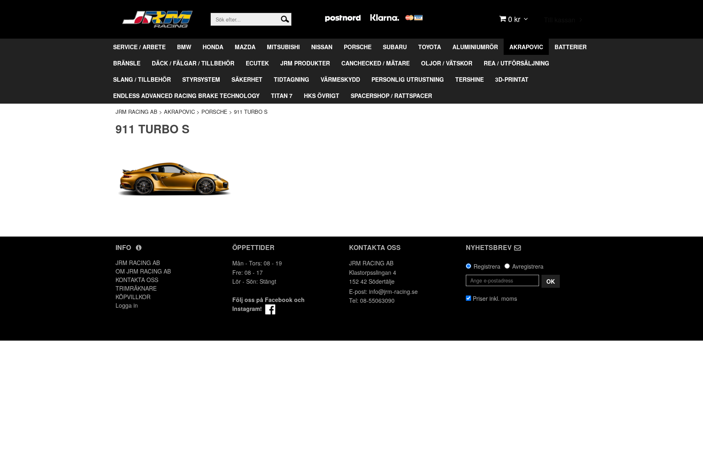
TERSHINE (469, 79)
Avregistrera (528, 266)
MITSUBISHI (283, 47)
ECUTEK (257, 63)
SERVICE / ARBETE (139, 47)
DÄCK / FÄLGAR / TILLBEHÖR (193, 63)
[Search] (285, 18)
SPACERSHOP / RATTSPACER (391, 95)
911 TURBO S (251, 111)
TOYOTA (429, 47)
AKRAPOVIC (526, 47)
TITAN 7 (282, 95)
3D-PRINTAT (511, 79)
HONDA (213, 47)
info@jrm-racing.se (393, 291)
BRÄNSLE (126, 63)
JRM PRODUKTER (305, 63)
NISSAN (321, 47)
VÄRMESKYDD (340, 79)
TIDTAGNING (291, 79)
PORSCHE (357, 47)
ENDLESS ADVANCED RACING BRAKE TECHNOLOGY (186, 95)
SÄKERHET (246, 79)
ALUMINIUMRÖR (475, 47)
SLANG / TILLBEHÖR (142, 79)
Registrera (487, 266)
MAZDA (245, 47)
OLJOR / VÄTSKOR (446, 63)
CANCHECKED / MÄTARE (375, 63)
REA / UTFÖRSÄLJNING (516, 63)
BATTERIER (571, 47)
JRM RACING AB (136, 111)
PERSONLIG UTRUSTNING (407, 79)
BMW (184, 47)
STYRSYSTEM (201, 79)
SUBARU (395, 47)
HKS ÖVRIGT (321, 95)
